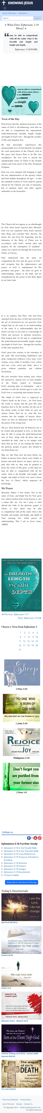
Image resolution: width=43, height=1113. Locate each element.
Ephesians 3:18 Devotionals (17, 872)
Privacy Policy (25, 1099)
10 (36, 637)
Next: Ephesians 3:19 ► (30, 617)
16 (20, 645)
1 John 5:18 (21, 723)
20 (36, 645)
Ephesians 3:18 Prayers (15, 866)
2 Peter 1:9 (21, 792)
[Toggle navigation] (4, 8)
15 (36, 641)
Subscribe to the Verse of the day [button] (22, 882)
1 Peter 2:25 (21, 688)
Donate (19, 1104)
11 (20, 641)
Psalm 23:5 (6, 988)
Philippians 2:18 (21, 757)
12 (24, 641)
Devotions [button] (23, 13)
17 (24, 645)
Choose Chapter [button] (11, 875)
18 (28, 645)
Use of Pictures (8, 1104)
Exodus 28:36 (7, 955)
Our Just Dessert (8, 1089)
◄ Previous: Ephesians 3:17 (15, 614)
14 (32, 641)
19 (32, 645)
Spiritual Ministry (9, 922)
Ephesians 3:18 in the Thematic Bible (21, 851)
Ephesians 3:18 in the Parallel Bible (20, 848)
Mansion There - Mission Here (14, 1021)
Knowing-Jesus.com (32, 1107)
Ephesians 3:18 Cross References (19, 854)
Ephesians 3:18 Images (15, 869)
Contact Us (28, 1104)
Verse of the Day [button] (9, 13)
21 (20, 649)
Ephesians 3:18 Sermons (15, 863)
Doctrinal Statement (10, 1099)
